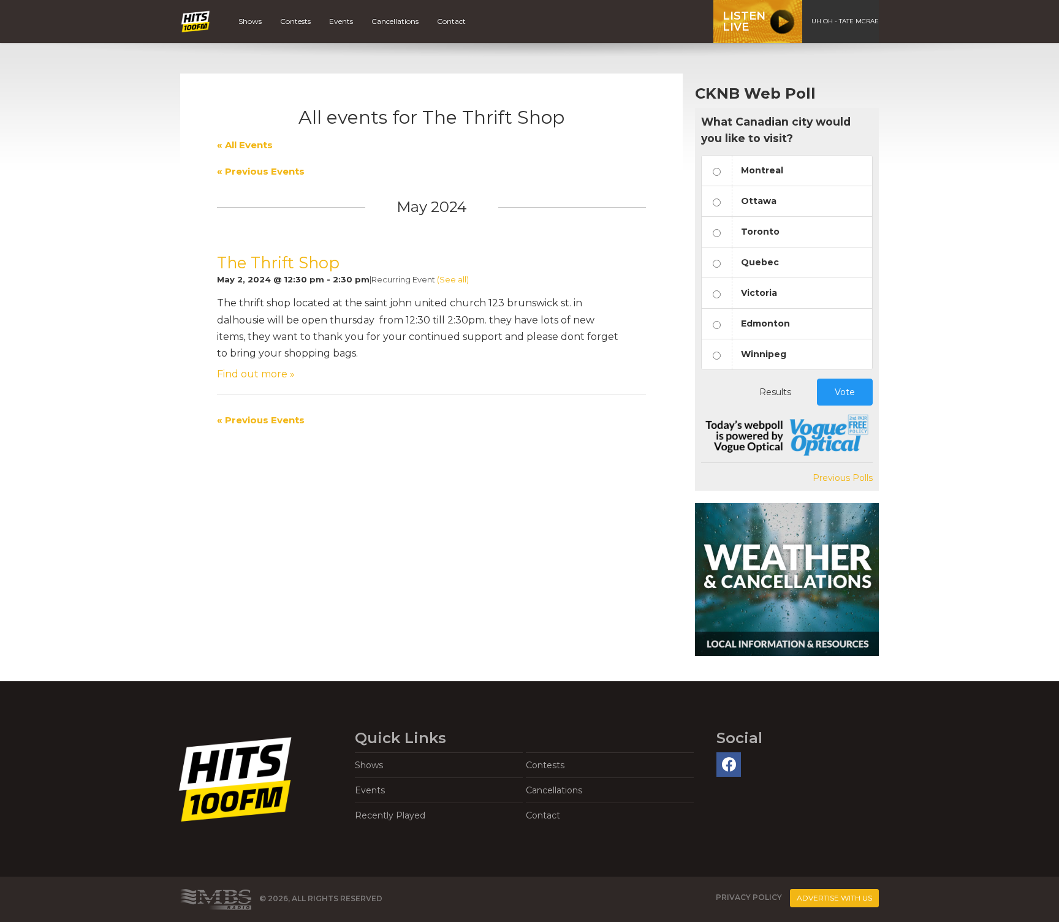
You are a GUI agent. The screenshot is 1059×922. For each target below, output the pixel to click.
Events (341, 21)
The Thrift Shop (278, 262)
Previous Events (261, 171)
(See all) (453, 279)
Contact (451, 21)
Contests (295, 21)
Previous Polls (843, 477)
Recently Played (390, 815)
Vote (845, 392)
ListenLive (744, 21)
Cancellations (395, 21)
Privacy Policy (749, 897)
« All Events (245, 145)
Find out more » (256, 374)
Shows (250, 21)
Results (775, 392)
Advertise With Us (834, 897)
